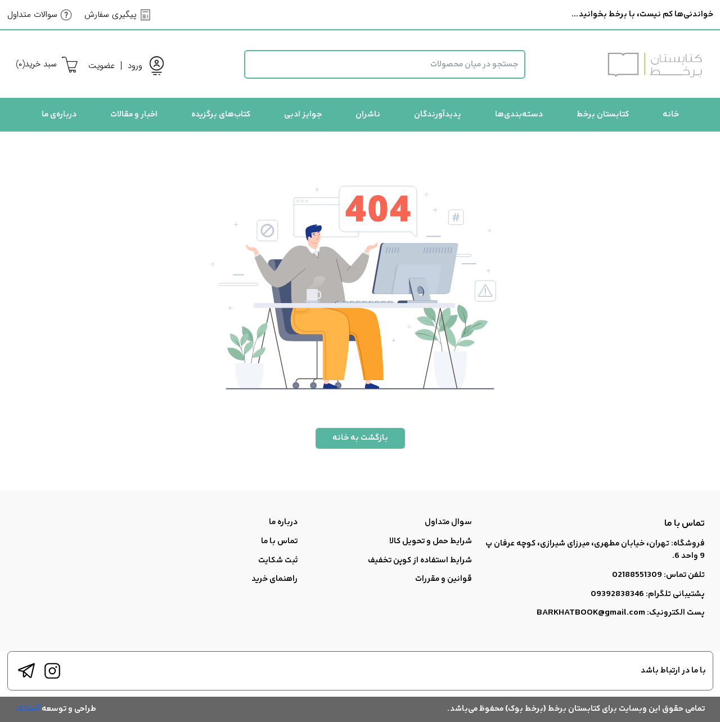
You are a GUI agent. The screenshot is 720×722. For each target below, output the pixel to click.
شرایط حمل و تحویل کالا (430, 541)
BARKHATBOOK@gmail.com (591, 612)
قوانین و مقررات (443, 578)
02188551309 (637, 574)
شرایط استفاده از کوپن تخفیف (420, 560)
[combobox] (384, 64)
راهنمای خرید (274, 578)
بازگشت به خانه (360, 437)
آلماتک (28, 708)
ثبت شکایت (278, 560)
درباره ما (283, 522)
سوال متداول (448, 522)
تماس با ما (279, 541)
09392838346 (617, 594)
